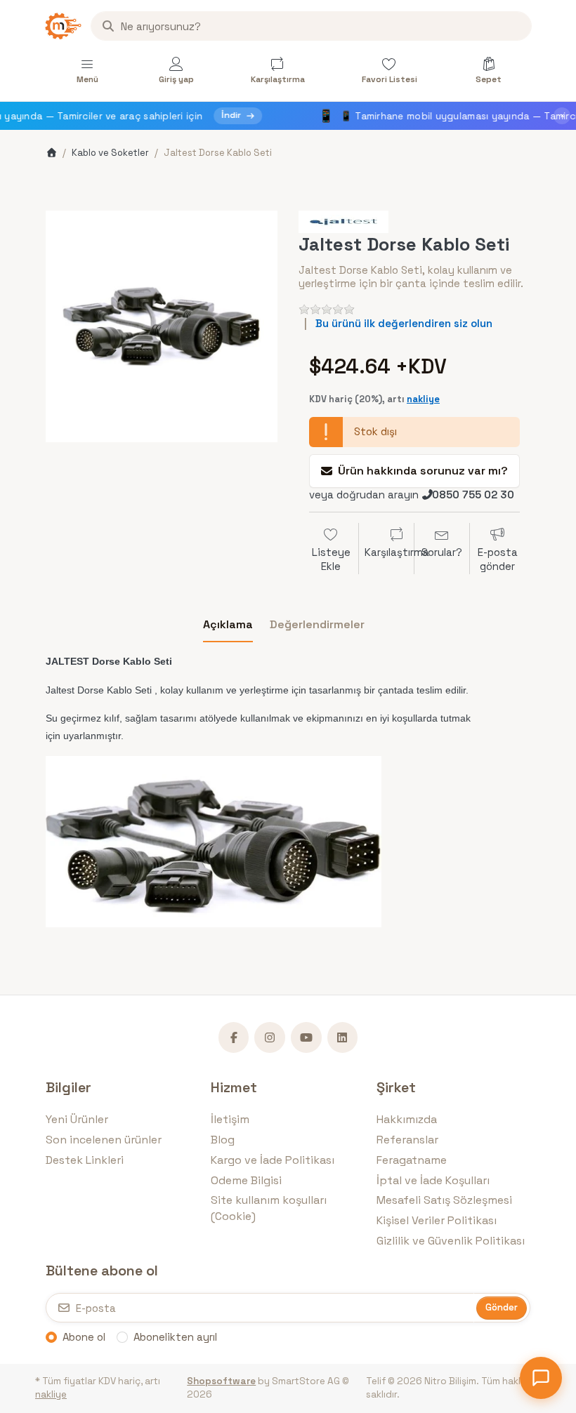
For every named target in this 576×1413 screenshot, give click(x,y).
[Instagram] (269, 1037)
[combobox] (311, 26)
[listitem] (161, 326)
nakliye (423, 399)
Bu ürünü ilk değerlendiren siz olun (403, 323)
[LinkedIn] (342, 1037)
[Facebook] (233, 1037)
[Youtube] (306, 1037)
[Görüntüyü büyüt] (161, 326)
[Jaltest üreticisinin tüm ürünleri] (343, 220)
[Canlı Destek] (541, 1378)
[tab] (228, 624)
